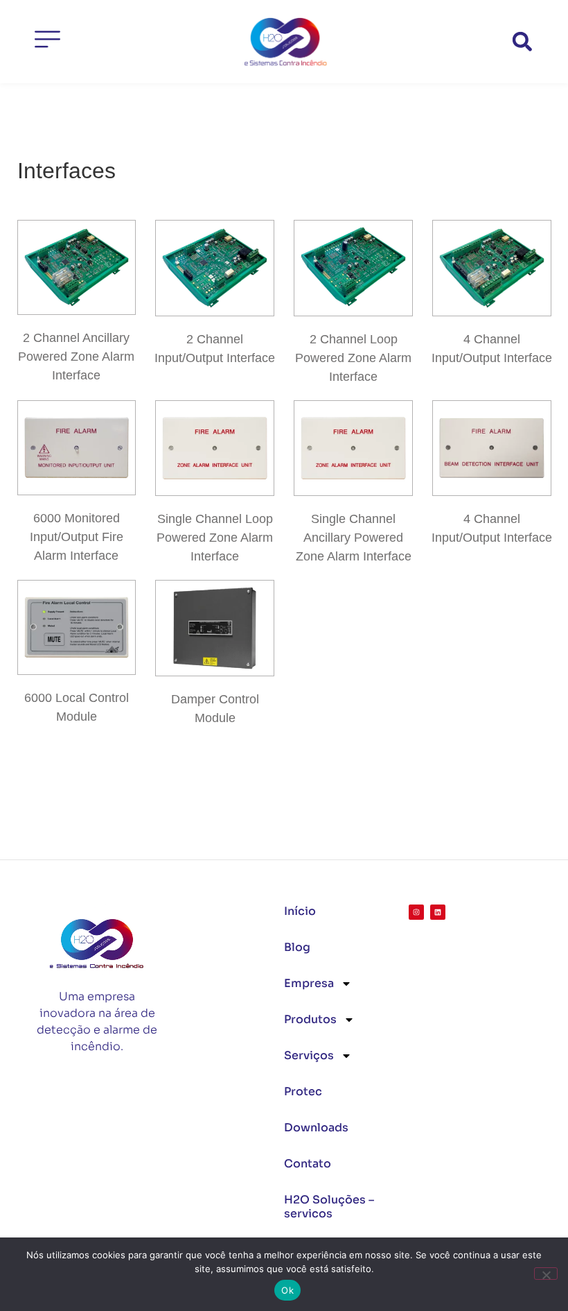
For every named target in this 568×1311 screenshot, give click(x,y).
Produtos (310, 1019)
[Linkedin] (437, 912)
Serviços (309, 1055)
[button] (522, 42)
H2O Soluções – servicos (329, 1206)
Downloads (316, 1127)
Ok (287, 1290)
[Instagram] (416, 912)
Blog (297, 947)
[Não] (546, 1273)
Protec (303, 1091)
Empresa (309, 983)
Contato (307, 1163)
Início (300, 911)
